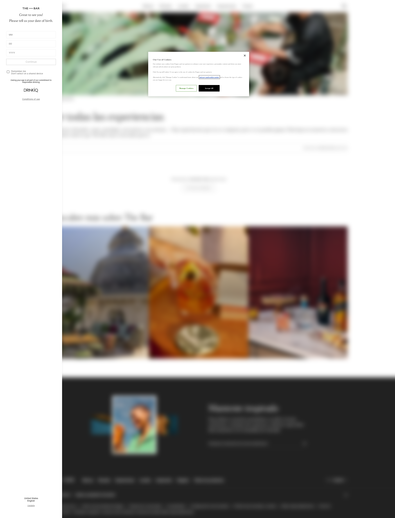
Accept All (209, 88)
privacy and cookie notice (209, 77)
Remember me (18, 71)
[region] (198, 74)
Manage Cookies (186, 88)
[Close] (244, 55)
